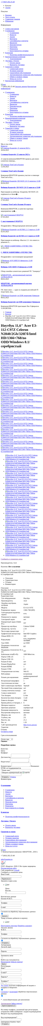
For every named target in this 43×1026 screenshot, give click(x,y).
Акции (7, 8)
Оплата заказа (15, 63)
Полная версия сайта (9, 868)
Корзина (8, 15)
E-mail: (4, 972)
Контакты (13, 39)
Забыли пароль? (17, 962)
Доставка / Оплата (12, 61)
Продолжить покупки (9, 926)
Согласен (4, 992)
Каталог (8, 314)
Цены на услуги (16, 79)
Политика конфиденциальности (22, 55)
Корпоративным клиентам (15, 57)
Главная (8, 312)
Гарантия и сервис (12, 67)
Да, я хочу (5, 985)
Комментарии (6, 766)
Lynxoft (16, 870)
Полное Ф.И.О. (6, 899)
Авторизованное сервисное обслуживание (26, 75)
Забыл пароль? (16, 1003)
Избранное (9, 21)
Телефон (4, 903)
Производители (16, 45)
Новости (13, 35)
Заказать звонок (21, 86)
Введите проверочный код (11, 772)
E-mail (3, 907)
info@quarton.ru (6, 859)
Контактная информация (14, 81)
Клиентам (9, 53)
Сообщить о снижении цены (11, 559)
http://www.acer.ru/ (30, 725)
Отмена (13, 777)
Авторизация (6, 1003)
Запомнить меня (7, 956)
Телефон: (5, 981)
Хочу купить (10, 17)
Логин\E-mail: (6, 947)
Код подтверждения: (9, 1017)
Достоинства (6, 757)
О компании (10, 31)
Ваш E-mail (5, 874)
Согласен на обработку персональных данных (18, 912)
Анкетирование (16, 59)
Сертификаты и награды (19, 41)
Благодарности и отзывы (19, 51)
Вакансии (13, 43)
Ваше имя (5, 770)
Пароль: (4, 951)
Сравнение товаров (12, 19)
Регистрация (5, 962)
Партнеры (13, 47)
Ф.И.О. (3, 930)
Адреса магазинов (12, 29)
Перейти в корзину (25, 926)
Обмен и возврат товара (19, 77)
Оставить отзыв (7, 731)
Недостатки (5, 762)
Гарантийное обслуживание (20, 73)
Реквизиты (14, 49)
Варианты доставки (17, 65)
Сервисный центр (16, 69)
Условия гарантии (16, 71)
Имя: (3, 968)
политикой (13, 992)
